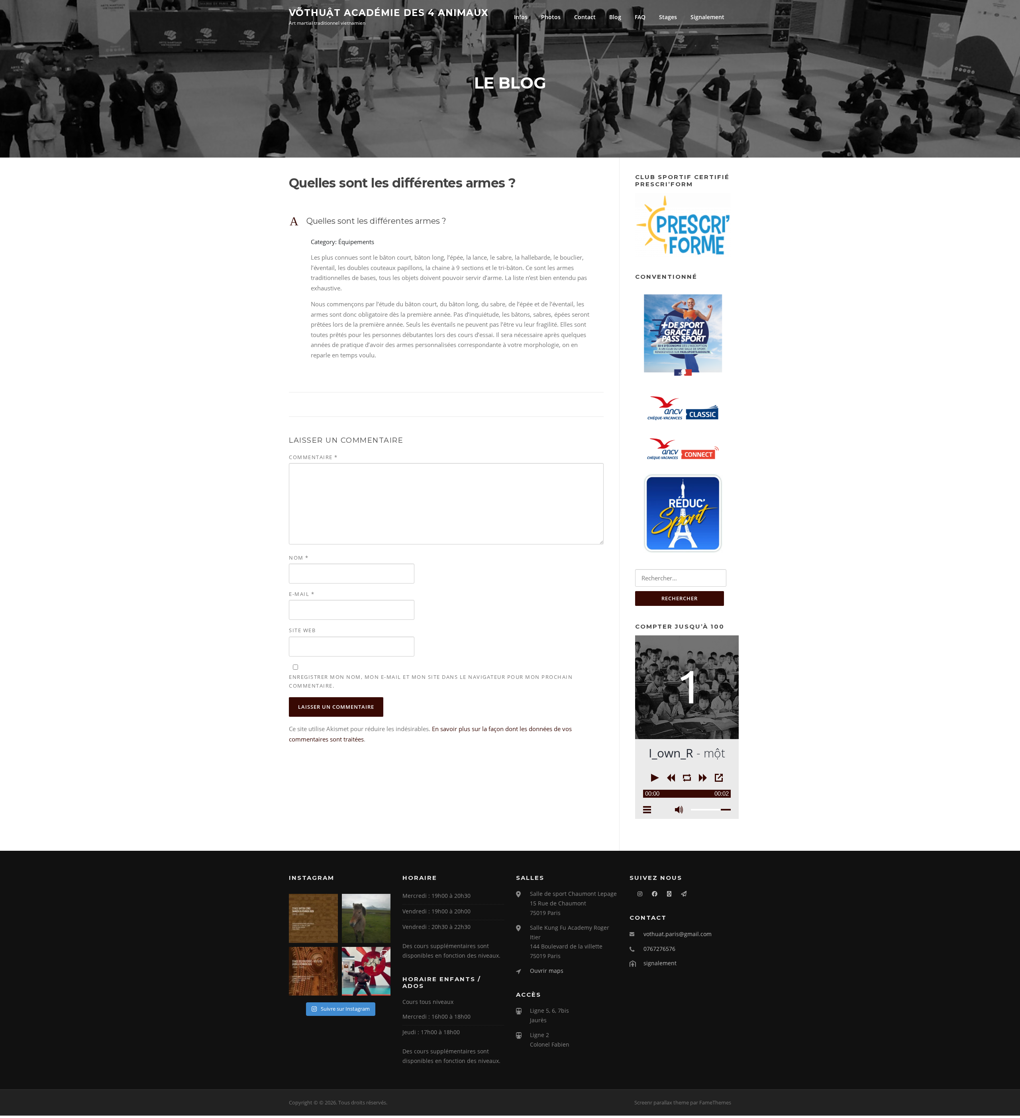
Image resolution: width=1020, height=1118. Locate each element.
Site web (302, 630)
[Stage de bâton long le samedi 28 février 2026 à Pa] (313, 918)
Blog (615, 17)
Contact (585, 17)
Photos (551, 17)
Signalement (707, 17)
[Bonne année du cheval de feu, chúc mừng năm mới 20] (366, 918)
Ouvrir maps (546, 970)
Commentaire (313, 457)
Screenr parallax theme (661, 1102)
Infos (521, 17)
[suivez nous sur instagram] (636, 893)
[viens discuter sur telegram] (680, 893)
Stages (668, 17)
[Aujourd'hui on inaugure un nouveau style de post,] (366, 971)
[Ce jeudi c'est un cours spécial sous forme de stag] (313, 971)
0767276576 (659, 948)
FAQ (640, 17)
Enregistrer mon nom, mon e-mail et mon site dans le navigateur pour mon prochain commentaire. (431, 681)
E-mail (301, 593)
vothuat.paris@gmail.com (677, 934)
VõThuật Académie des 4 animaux (388, 12)
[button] (446, 221)
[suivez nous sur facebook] (650, 893)
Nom (299, 557)
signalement (660, 963)
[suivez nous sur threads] (665, 893)
